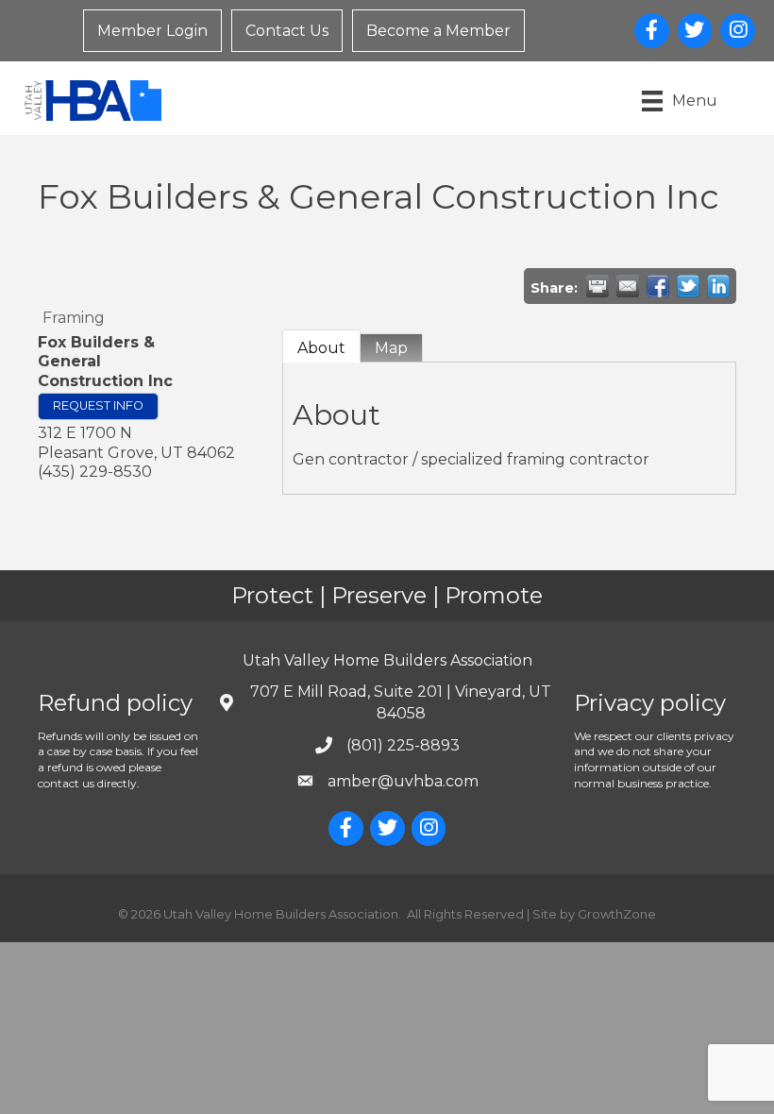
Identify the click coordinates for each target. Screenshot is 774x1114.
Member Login (152, 31)
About (321, 348)
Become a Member (438, 31)
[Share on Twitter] (688, 286)
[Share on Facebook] (658, 286)
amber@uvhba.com (403, 781)
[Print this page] (597, 286)
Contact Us (286, 31)
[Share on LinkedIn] (718, 286)
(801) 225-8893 (403, 745)
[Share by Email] (627, 286)
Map (391, 348)
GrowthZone (617, 913)
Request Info (98, 405)
